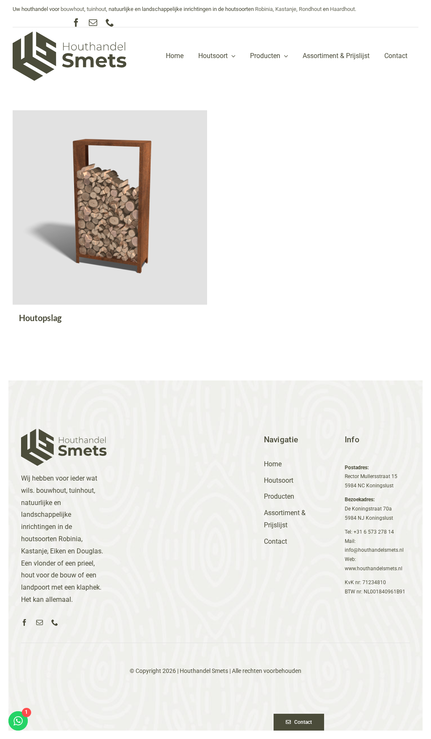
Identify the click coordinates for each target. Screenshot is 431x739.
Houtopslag (40, 318)
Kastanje (285, 9)
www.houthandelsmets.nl (373, 569)
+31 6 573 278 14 (374, 532)
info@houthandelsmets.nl (374, 550)
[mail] (93, 23)
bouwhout (72, 9)
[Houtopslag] (110, 207)
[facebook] (76, 23)
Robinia (264, 9)
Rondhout (310, 9)
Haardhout (342, 9)
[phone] (110, 23)
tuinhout (96, 9)
